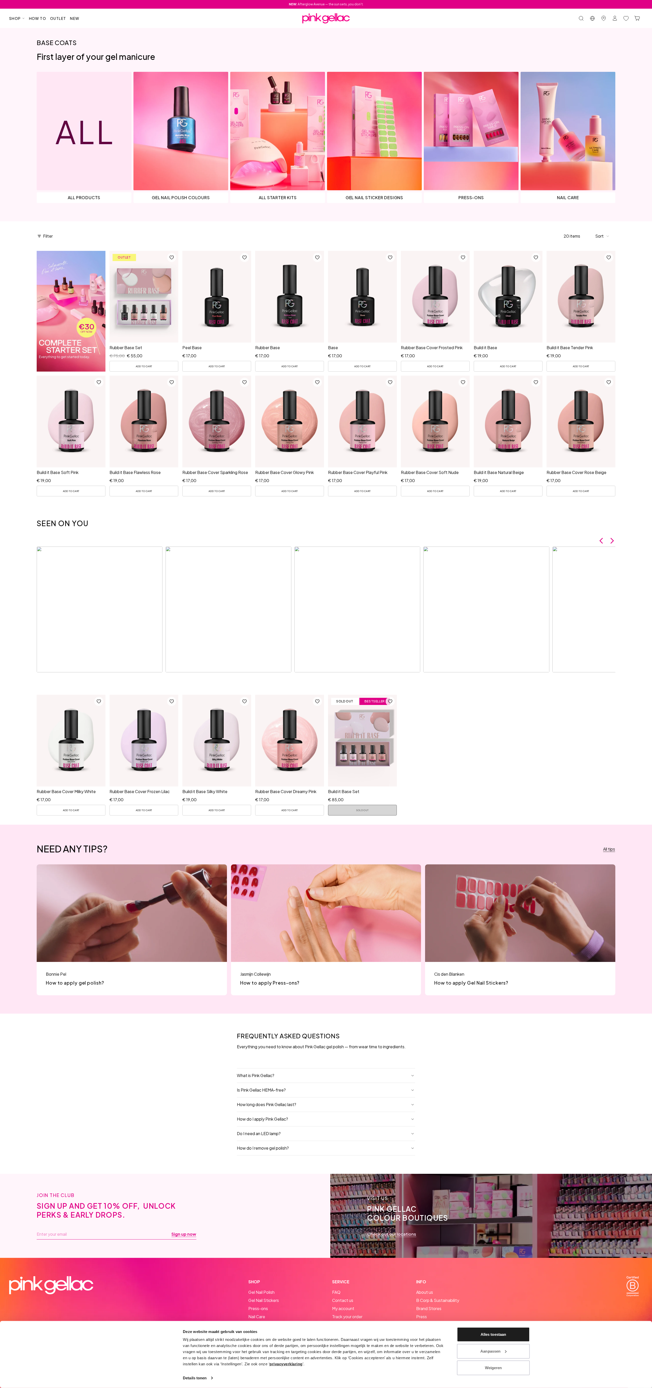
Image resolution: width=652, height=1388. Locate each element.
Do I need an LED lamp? (259, 1133)
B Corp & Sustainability (437, 1300)
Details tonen (195, 1378)
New (74, 18)
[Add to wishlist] (171, 257)
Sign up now (183, 1234)
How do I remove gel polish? (263, 1148)
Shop (15, 18)
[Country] (592, 18)
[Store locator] (603, 18)
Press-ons (258, 1308)
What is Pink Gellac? (255, 1075)
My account (343, 1308)
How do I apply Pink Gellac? (262, 1119)
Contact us (342, 1300)
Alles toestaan (493, 1334)
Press (421, 1316)
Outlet (58, 18)
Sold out (362, 810)
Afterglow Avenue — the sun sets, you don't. (326, 4)
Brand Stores (428, 1308)
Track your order (347, 1316)
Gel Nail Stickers (263, 1300)
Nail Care (256, 1316)
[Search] (581, 18)
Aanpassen (490, 1351)
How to (37, 18)
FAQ (336, 1292)
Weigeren (493, 1368)
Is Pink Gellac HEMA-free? (261, 1090)
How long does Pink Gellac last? (266, 1104)
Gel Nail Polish (261, 1292)
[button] (602, 236)
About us (424, 1292)
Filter (48, 236)
